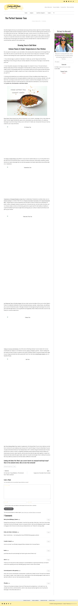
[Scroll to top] (74, 600)
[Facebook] (64, 1)
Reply (49, 519)
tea (14, 466)
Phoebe (6, 583)
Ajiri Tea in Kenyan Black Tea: (10, 446)
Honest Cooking (7, 200)
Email (29, 502)
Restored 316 (74, 603)
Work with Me (70, 7)
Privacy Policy (27, 600)
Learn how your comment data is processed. (31, 512)
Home (26, 13)
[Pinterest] (69, 1)
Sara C (5, 559)
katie (5, 550)
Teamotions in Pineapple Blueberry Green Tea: (14, 199)
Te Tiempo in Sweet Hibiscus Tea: (11, 158)
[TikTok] (73, 1)
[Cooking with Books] (14, 7)
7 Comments (44, 21)
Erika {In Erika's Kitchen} (10, 532)
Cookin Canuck (8, 541)
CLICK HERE (57, 68)
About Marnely (48, 7)
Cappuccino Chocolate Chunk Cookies (42, 472)
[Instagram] (66, 1)
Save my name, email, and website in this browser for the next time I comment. (20, 505)
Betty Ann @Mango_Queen (11, 519)
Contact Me (63, 7)
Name (6, 502)
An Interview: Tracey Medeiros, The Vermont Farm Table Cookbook (14, 472)
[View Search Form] (54, 13)
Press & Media (56, 7)
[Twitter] (71, 1)
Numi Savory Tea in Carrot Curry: (11, 118)
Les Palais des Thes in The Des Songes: (12, 303)
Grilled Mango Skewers (40, 354)
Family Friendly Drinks (8, 466)
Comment (6, 485)
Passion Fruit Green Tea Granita (31, 200)
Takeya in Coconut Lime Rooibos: (11, 349)
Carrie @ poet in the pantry (11, 570)
